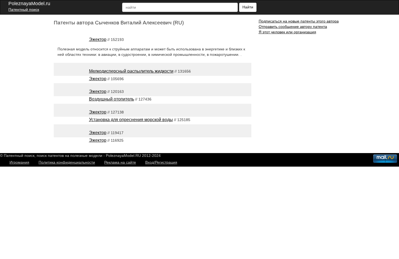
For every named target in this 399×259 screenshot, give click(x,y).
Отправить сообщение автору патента (293, 26)
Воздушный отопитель (111, 99)
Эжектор (97, 39)
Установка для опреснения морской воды (131, 119)
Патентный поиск (23, 9)
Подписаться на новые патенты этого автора (299, 21)
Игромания (19, 162)
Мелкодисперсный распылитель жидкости (131, 71)
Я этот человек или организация (287, 32)
